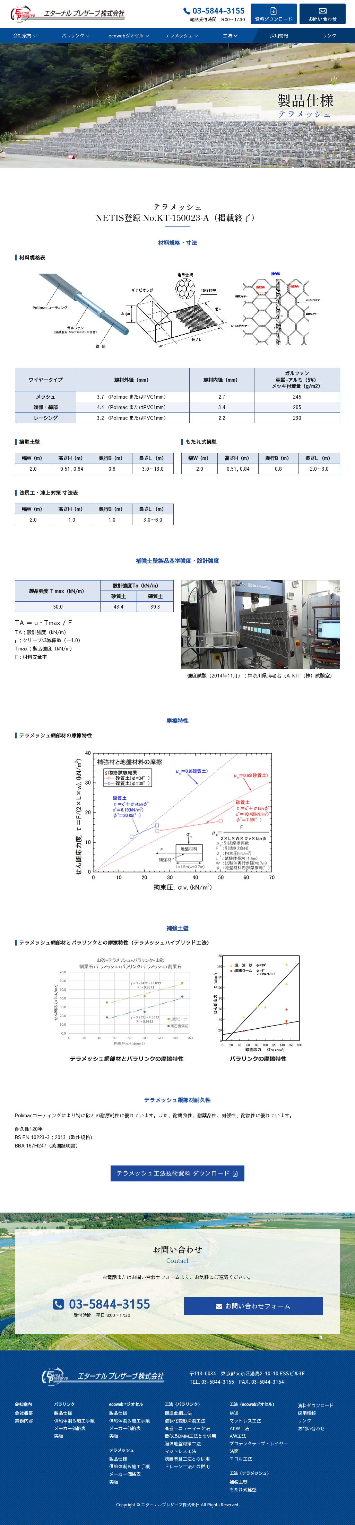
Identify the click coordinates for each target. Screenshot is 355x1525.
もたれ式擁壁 (243, 1490)
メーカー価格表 (70, 1428)
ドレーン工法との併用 (187, 1466)
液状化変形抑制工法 (185, 1421)
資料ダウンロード (274, 19)
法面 (234, 1451)
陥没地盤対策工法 (183, 1443)
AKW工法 (239, 1428)
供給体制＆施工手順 (74, 1421)
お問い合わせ (323, 19)
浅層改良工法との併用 (187, 1459)
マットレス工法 (180, 1451)
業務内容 (24, 1421)
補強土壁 (239, 1482)
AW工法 (238, 1436)
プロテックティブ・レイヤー (259, 1443)
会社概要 (24, 1413)
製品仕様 (63, 1413)
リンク (329, 35)
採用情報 (279, 35)
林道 (234, 1413)
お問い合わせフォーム (258, 1306)
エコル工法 (241, 1459)
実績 (58, 1436)
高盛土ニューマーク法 (187, 1428)
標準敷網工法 (178, 1413)
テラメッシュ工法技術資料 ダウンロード (173, 1173)
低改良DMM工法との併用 (190, 1436)
